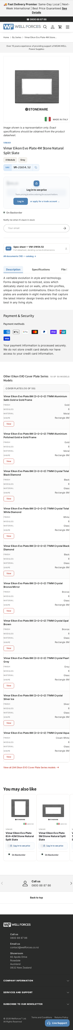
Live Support (59, 1023)
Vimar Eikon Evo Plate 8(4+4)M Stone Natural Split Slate (20, 836)
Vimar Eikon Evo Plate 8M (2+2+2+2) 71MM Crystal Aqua (36, 732)
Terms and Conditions (41, 1017)
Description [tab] (13, 269)
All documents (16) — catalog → (19, 256)
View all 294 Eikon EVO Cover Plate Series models (29, 767)
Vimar (7, 142)
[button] (60, 27)
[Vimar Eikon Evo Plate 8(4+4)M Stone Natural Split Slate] (20, 810)
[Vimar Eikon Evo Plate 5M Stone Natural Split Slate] (53, 810)
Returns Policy (61, 1017)
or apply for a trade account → (45, 201)
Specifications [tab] (41, 269)
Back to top (36, 897)
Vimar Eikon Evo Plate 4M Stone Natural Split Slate (40, 37)
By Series (16, 37)
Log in (20, 201)
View (8, 424)
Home (6, 37)
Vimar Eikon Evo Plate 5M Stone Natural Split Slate (52, 836)
